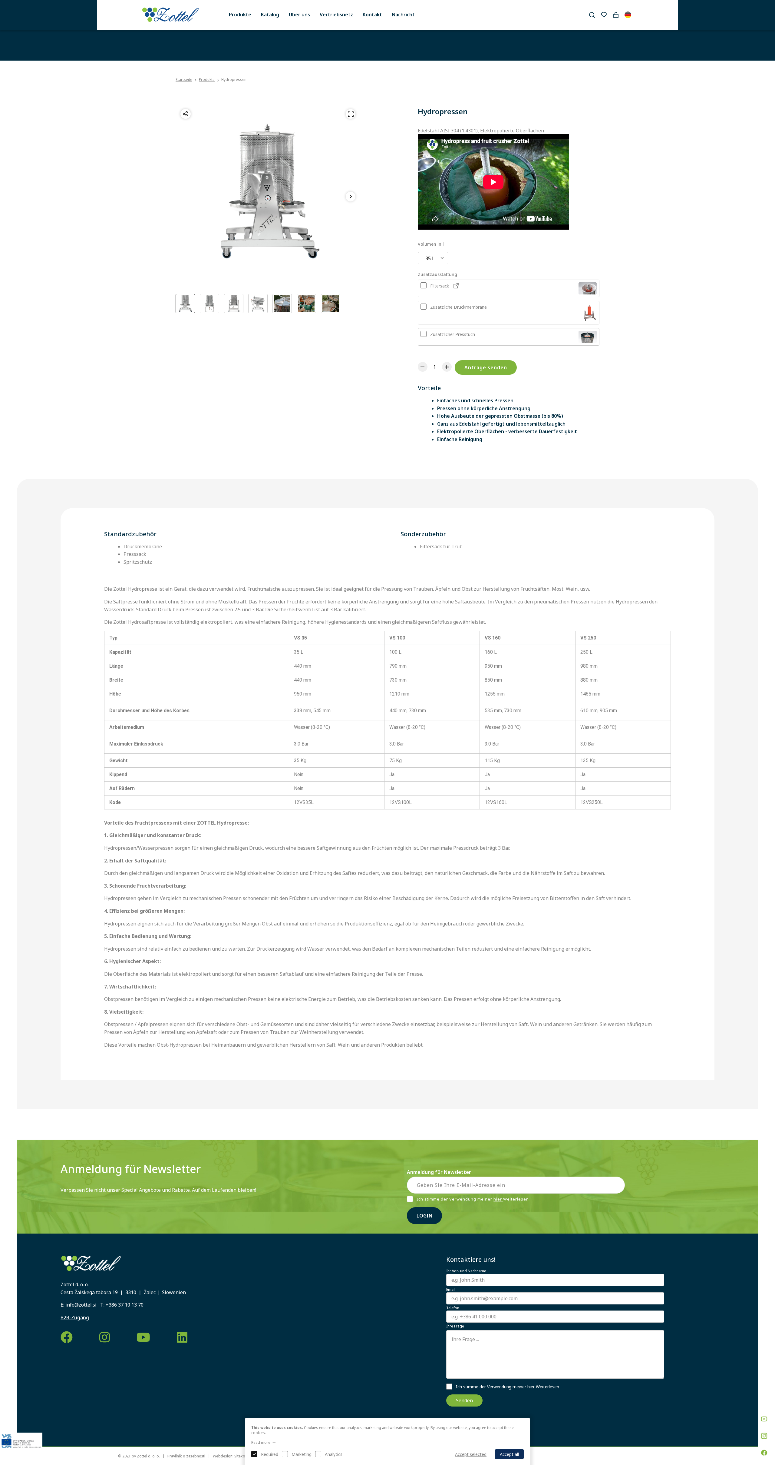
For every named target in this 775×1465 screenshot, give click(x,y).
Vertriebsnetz (336, 14)
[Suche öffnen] (591, 14)
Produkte (240, 14)
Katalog (270, 14)
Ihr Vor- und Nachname (466, 1271)
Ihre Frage (455, 1326)
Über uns (299, 14)
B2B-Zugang (75, 1317)
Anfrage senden (485, 367)
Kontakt (372, 14)
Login (424, 1215)
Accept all (509, 1454)
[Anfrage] (616, 15)
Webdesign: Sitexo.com (233, 1456)
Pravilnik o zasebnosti (186, 1456)
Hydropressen (233, 79)
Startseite (184, 79)
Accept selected (470, 1454)
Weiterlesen (547, 1387)
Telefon (452, 1308)
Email (450, 1289)
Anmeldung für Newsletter (439, 1172)
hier (498, 1199)
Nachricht (403, 14)
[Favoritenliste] (603, 15)
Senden (464, 1400)
